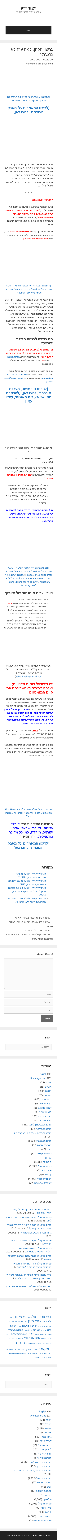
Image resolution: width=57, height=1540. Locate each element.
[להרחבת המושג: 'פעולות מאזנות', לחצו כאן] (28, 397)
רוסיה (8, 1349)
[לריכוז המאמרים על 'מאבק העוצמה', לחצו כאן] (29, 110)
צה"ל (29, 1350)
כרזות (26, 1330)
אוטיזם (48, 1086)
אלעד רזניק (34, 1321)
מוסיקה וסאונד (44, 1120)
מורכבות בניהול (43, 1140)
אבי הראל (38, 1317)
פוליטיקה (47, 1162)
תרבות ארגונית (40, 1357)
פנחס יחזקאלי (44, 1166)
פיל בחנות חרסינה (39, 1344)
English (42, 1074)
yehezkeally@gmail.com (29, 676)
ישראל (30, 1330)
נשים (49, 1149)
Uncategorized (38, 1078)
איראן (29, 1317)
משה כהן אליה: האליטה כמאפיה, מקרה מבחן (28, 1286)
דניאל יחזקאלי (44, 1107)
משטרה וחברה (44, 1145)
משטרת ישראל (18, 1334)
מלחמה (43, 1334)
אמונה (48, 1091)
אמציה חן (24, 1321)
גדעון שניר (42, 1326)
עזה (18, 922)
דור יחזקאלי (45, 1103)
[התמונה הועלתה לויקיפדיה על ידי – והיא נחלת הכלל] (29, 813)
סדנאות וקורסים (43, 1153)
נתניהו (38, 1338)
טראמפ (43, 1330)
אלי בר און (20, 1317)
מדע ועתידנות (44, 1116)
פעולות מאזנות (47, 378)
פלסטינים (29, 1344)
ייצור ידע (28, 8)
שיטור (23, 1354)
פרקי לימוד (46, 1170)
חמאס (19, 1326)
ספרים (48, 1157)
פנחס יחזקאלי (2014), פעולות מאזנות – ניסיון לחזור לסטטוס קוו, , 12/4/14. (26, 891)
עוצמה (20, 1338)
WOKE (48, 1317)
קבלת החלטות (22, 1350)
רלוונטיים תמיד (44, 1178)
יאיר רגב (36, 1330)
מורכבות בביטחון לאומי (26, 917)
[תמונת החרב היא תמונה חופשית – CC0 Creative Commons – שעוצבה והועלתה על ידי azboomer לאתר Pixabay (28, 571)
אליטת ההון (46, 1321)
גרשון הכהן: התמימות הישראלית (35, 1232)
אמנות (48, 1095)
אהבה (48, 1082)
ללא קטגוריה (45, 1112)
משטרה (29, 1334)
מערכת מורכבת (13, 357)
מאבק (35, 922)
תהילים (48, 1357)
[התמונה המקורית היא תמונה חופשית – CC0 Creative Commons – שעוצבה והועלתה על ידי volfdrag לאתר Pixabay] (28, 289)
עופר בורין (29, 1337)
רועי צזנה (47, 1353)
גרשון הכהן (44, 917)
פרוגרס (35, 1349)
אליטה (12, 1317)
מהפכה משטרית (15, 1330)
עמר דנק (11, 1338)
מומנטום (26, 922)
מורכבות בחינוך (43, 1129)
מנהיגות (38, 1334)
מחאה (49, 1334)
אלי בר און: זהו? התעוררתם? (35, 930)
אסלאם (18, 1321)
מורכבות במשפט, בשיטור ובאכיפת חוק (32, 1133)
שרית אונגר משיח (42, 1183)
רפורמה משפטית (35, 1353)
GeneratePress (14, 1535)
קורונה (48, 1174)
